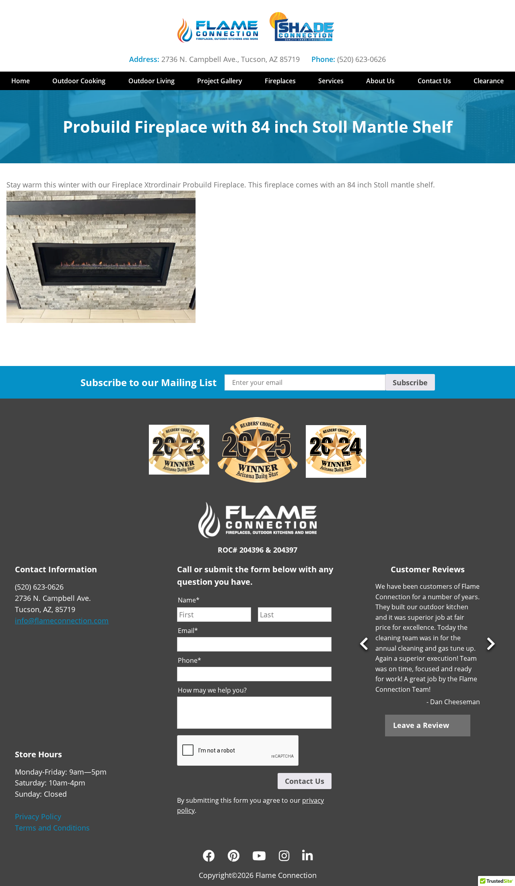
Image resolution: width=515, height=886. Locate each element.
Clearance (489, 80)
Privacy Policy (38, 816)
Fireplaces (280, 80)
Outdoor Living (151, 80)
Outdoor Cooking (78, 80)
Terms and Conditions (52, 828)
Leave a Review (421, 725)
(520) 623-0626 (361, 59)
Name (189, 600)
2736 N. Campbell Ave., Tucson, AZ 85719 (230, 59)
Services (331, 80)
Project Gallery (219, 80)
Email (188, 631)
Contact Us (434, 80)
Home (20, 80)
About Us (380, 80)
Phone (189, 660)
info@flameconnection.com (62, 620)
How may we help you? (212, 690)
